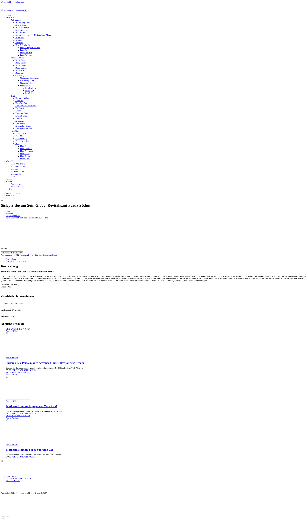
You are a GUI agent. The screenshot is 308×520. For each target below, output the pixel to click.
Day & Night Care (35, 255)
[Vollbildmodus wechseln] (7, 516)
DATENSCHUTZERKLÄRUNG (19, 478)
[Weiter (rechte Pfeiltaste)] (4, 518)
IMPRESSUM (11, 476)
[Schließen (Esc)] (2, 516)
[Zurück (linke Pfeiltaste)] (2, 518)
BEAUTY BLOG (13, 481)
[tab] (156, 259)
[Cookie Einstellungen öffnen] (19, 514)
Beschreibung (11, 259)
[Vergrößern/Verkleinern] (9, 516)
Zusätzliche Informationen (16, 261)
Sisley (54, 255)
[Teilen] (4, 516)
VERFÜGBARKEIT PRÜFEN (12, 253)
